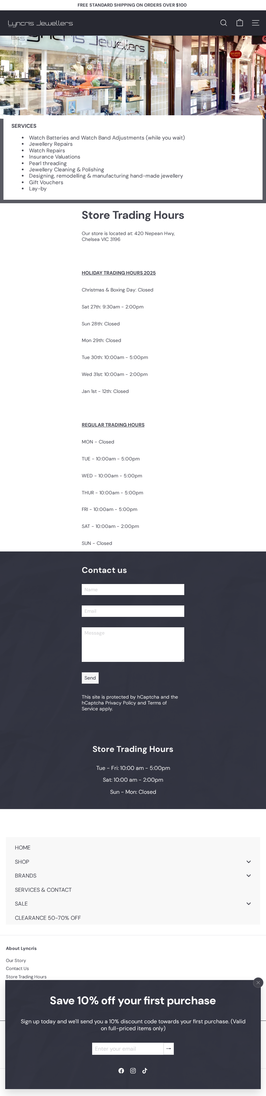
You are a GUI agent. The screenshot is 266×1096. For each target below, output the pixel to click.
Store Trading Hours (26, 977)
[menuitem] (133, 848)
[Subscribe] (168, 1048)
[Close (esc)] (258, 982)
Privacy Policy (120, 703)
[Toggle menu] (248, 861)
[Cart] (240, 23)
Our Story (16, 960)
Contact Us (17, 968)
